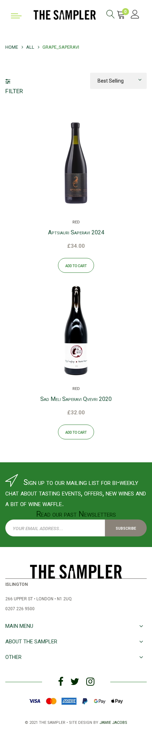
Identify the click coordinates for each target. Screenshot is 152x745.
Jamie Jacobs (113, 722)
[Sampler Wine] (65, 14)
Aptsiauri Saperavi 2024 (76, 232)
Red (76, 221)
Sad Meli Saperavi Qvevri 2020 (76, 399)
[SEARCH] (110, 15)
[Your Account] (135, 15)
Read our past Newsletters (76, 514)
